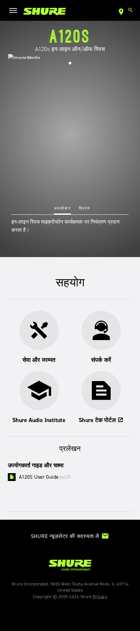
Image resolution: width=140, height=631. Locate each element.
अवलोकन (62, 208)
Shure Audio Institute (38, 420)
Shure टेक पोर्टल (101, 420)
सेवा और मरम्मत (38, 360)
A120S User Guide (45, 476)
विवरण (84, 208)
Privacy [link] (100, 596)
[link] (44, 11)
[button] (70, 63)
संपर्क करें (101, 360)
